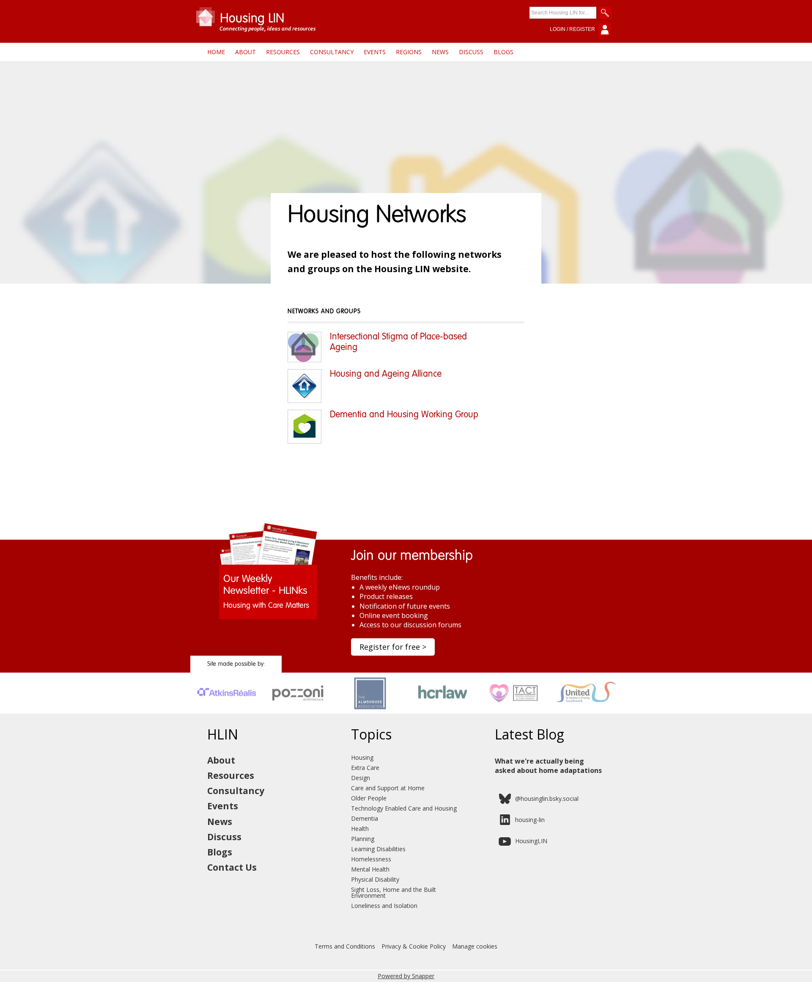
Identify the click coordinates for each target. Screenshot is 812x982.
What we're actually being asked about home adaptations (548, 765)
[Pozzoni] (298, 710)
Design (360, 778)
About (245, 52)
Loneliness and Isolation (384, 906)
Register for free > (392, 647)
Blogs (503, 52)
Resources (283, 52)
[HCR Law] (442, 710)
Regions (409, 52)
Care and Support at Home (388, 788)
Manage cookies (474, 946)
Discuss (471, 52)
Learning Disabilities (378, 849)
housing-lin (530, 820)
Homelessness (371, 859)
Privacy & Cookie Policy (413, 946)
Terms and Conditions (345, 946)
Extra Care (365, 768)
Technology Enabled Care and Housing (404, 808)
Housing (362, 757)
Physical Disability (375, 879)
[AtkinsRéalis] (226, 710)
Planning (362, 839)
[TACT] (514, 710)
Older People (369, 798)
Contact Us (232, 867)
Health (360, 829)
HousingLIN (531, 841)
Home (216, 52)
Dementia (364, 818)
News (440, 52)
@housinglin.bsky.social (547, 798)
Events (375, 52)
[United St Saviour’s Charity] (586, 710)
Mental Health (370, 869)
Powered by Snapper (406, 976)
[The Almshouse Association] (370, 710)
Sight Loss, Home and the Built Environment (393, 892)
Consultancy (332, 52)
